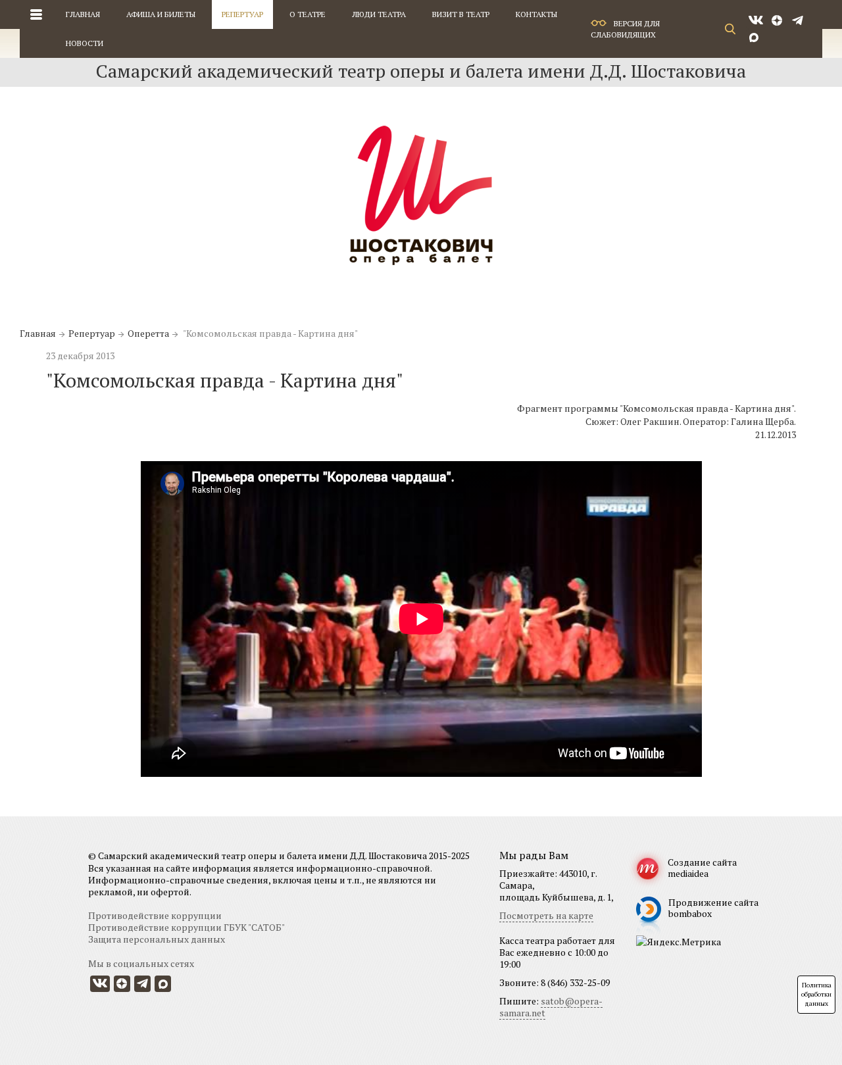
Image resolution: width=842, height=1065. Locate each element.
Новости (84, 43)
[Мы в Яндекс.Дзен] (778, 20)
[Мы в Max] (754, 37)
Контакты (536, 14)
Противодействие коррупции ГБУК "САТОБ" (186, 927)
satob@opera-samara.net (551, 1007)
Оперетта (148, 333)
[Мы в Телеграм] (798, 20)
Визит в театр (460, 14)
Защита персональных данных (156, 939)
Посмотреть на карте (546, 915)
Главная (83, 14)
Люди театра (379, 14)
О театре (307, 14)
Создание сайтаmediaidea (702, 867)
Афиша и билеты (160, 14)
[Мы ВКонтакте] (756, 20)
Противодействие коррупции (155, 915)
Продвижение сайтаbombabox (713, 908)
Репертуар (242, 14)
